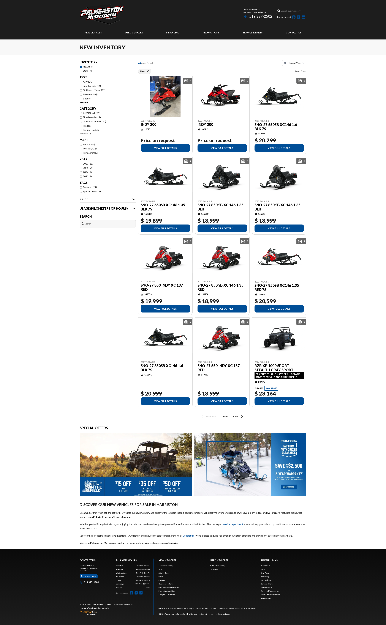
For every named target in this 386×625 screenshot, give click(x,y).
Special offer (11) (92, 191)
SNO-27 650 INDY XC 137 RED (219, 368)
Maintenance (266, 587)
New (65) (88, 66)
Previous (211, 416)
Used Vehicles (134, 32)
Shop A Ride (96, 608)
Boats (160, 576)
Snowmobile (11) (91, 94)
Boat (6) (87, 98)
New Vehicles (93, 32)
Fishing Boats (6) (91, 129)
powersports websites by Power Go (119, 604)
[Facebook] (294, 17)
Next (235, 416)
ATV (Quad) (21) (91, 112)
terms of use (224, 614)
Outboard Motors (165, 584)
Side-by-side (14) (92, 117)
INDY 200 (148, 124)
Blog (263, 569)
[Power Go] (107, 612)
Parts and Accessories (270, 591)
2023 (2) (87, 176)
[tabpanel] (133, 577)
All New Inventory (165, 566)
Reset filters (300, 71)
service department (233, 524)
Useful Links (269, 560)
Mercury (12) (90, 148)
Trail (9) (87, 125)
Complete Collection (166, 595)
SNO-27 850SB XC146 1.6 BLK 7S (162, 368)
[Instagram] (299, 17)
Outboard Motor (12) (94, 90)
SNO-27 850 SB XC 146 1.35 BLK (221, 207)
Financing (172, 32)
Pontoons (162, 580)
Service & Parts (253, 32)
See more (84, 102)
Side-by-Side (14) (92, 85)
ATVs (160, 569)
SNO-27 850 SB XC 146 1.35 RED (221, 287)
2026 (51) (88, 167)
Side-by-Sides (163, 573)
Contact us (188, 535)
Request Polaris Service (270, 595)
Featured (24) (90, 187)
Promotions (211, 32)
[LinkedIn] (303, 17)
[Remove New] (147, 71)
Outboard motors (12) (94, 121)
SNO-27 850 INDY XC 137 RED (162, 287)
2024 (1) (87, 172)
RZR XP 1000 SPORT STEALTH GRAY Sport (274, 368)
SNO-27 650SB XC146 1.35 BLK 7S (163, 207)
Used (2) (87, 70)
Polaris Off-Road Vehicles (168, 587)
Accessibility (266, 598)
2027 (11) (88, 163)
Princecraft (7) (90, 152)
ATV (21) (87, 81)
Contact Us (294, 32)
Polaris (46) (89, 144)
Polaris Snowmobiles (166, 591)
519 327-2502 (260, 16)
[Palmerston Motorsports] (117, 14)
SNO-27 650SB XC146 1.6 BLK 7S (276, 126)
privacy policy (210, 614)
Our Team (265, 573)
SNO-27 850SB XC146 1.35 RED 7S (277, 287)
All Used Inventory (217, 566)
